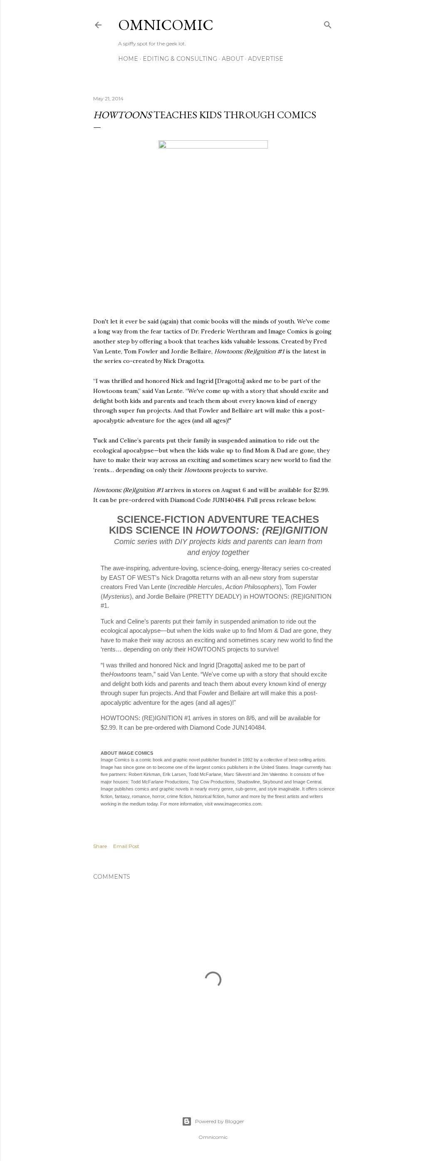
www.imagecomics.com (237, 803)
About (232, 58)
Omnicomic (165, 25)
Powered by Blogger (219, 1121)
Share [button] (100, 846)
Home (128, 58)
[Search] (328, 23)
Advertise (265, 58)
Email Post (126, 846)
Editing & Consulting (180, 58)
